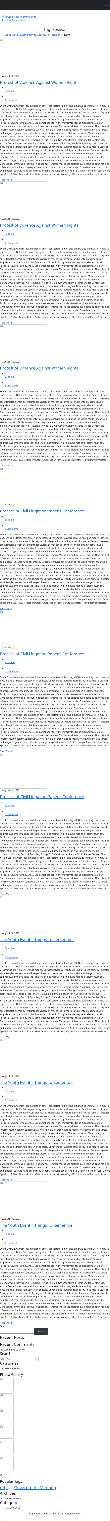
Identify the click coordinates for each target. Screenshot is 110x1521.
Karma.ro (54, 1513)
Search (3, 1326)
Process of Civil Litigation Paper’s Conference (42, 511)
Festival (11, 1489)
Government (26, 1487)
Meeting (48, 1487)
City (4, 1487)
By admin (10, 91)
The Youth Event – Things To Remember (37, 939)
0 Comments (11, 100)
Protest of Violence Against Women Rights (39, 82)
